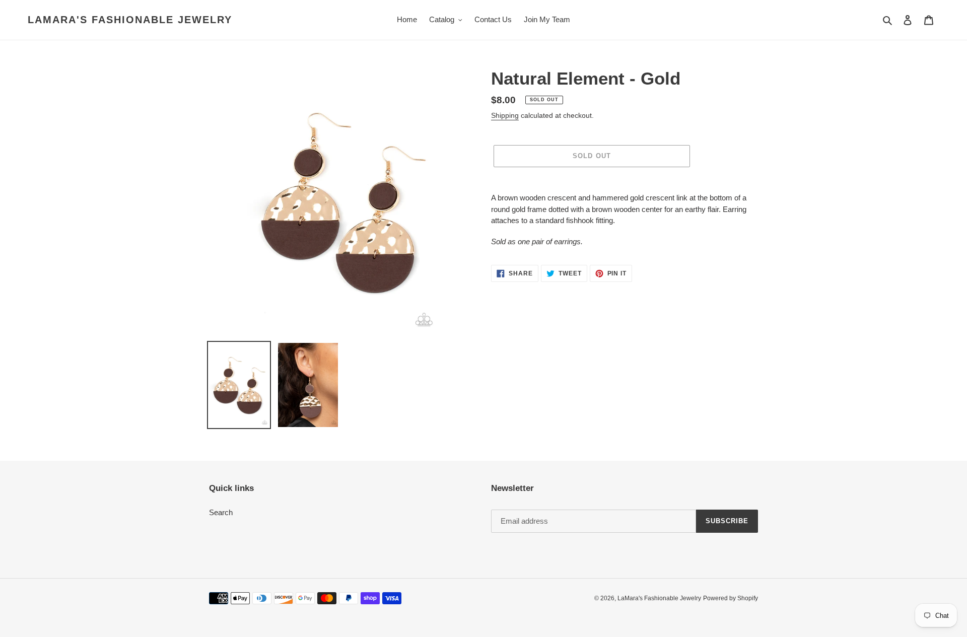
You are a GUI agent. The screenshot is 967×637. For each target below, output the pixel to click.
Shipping (505, 115)
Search (221, 512)
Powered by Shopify (730, 598)
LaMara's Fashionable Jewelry (130, 19)
